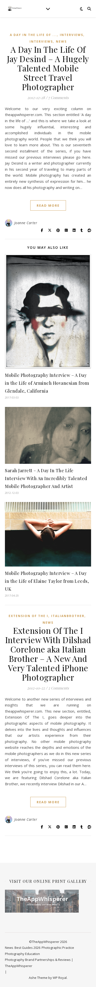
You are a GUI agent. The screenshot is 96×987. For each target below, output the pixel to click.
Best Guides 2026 (27, 947)
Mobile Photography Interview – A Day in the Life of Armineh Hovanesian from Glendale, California (47, 383)
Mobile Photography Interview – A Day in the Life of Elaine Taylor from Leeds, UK (47, 581)
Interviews (41, 41)
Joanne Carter (25, 222)
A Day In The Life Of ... (33, 35)
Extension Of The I (28, 616)
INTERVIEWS (71, 35)
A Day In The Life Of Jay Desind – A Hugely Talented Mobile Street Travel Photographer (48, 68)
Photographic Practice (58, 947)
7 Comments (58, 97)
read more (48, 205)
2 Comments (58, 688)
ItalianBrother (67, 616)
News (61, 41)
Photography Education (22, 954)
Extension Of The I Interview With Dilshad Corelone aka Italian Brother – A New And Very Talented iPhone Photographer (48, 654)
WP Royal (60, 977)
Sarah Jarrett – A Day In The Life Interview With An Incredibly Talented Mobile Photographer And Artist (46, 478)
